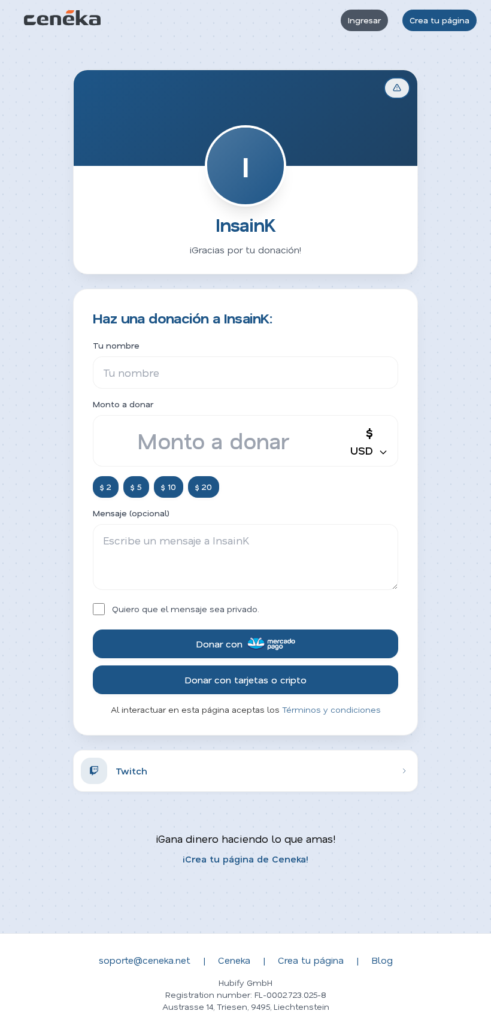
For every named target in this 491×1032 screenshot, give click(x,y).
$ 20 (203, 486)
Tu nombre (116, 345)
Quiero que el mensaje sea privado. (185, 609)
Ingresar (364, 20)
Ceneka (234, 960)
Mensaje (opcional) (131, 513)
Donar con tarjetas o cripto (245, 679)
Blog (382, 960)
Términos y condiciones (331, 709)
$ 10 (168, 486)
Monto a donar (123, 404)
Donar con (219, 643)
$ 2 (105, 486)
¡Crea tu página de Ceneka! (245, 858)
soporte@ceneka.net (144, 960)
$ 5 (136, 486)
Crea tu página (439, 20)
